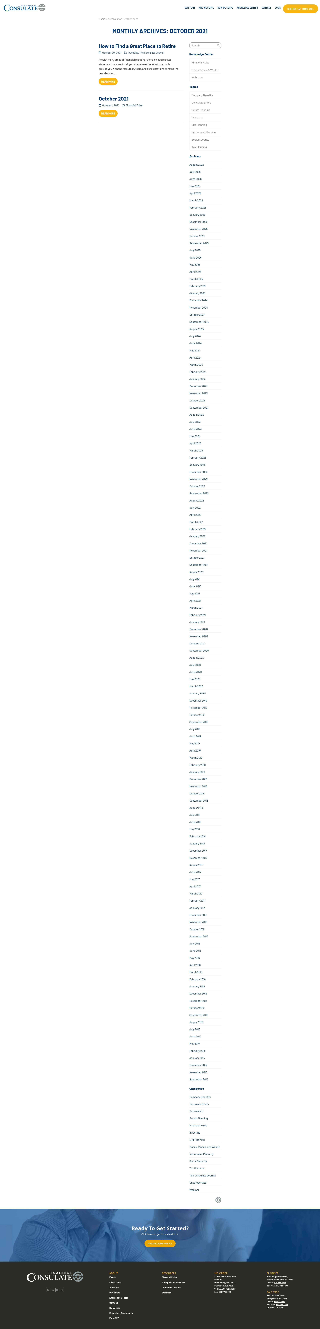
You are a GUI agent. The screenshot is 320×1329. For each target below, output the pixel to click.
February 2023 (197, 457)
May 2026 (194, 186)
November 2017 (198, 857)
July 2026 (195, 171)
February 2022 (197, 529)
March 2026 (196, 200)
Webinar (194, 1189)
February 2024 (197, 371)
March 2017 (195, 893)
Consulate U (196, 1111)
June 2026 (195, 178)
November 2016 (198, 922)
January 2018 (197, 843)
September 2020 (199, 650)
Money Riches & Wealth (205, 69)
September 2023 (199, 407)
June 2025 (195, 257)
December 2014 (198, 1064)
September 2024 (199, 321)
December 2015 (198, 993)
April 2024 (195, 357)
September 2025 (199, 243)
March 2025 (196, 278)
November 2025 (198, 228)
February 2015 (197, 1050)
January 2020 (197, 693)
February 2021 (197, 614)
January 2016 (197, 986)
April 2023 (195, 443)
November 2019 (198, 707)
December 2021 (198, 543)
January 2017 (197, 907)
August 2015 (196, 1022)
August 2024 (196, 329)
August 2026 (196, 164)
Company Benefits (202, 95)
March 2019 (195, 757)
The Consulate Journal (151, 52)
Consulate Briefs (201, 102)
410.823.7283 (227, 1286)
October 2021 (113, 98)
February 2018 (197, 836)
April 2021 (195, 600)
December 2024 (198, 300)
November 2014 (198, 1072)
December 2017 (198, 850)
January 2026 (197, 214)
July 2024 (195, 336)
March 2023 (196, 450)
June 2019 (195, 736)
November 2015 (198, 1000)
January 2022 (197, 536)
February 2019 (197, 764)
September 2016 (198, 936)
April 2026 (195, 193)
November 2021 (198, 550)
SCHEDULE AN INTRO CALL (160, 1243)
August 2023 (196, 414)
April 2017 (194, 886)
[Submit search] (218, 45)
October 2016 (196, 929)
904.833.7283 (280, 1282)
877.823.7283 (229, 1289)
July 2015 (194, 1029)
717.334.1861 (279, 1301)
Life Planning (199, 124)
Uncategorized (197, 1182)
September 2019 (198, 721)
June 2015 (195, 1036)
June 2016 (195, 950)
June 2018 (195, 822)
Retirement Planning (204, 132)
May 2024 (194, 350)
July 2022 (195, 507)
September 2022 (199, 493)
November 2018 (198, 786)
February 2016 (197, 979)
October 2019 (196, 714)
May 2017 (194, 879)
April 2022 (195, 514)
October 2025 (197, 236)
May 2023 (194, 436)
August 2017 (196, 864)
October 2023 (197, 400)
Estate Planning (201, 109)
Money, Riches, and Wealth (204, 1146)
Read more (108, 81)
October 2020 (197, 643)
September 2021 (198, 564)
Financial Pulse (134, 105)
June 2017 (195, 872)
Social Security (200, 139)
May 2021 (194, 593)
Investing (133, 52)
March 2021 (195, 607)
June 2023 (195, 429)
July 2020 (195, 664)
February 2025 (197, 286)
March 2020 (196, 686)
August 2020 (196, 657)
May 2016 (194, 957)
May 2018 (194, 829)
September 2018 (198, 800)
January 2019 (197, 772)
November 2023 (198, 393)
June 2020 (195, 671)
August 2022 (196, 500)
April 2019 (195, 750)
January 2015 (197, 1057)
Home (102, 18)
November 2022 (198, 479)
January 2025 (197, 293)
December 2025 (198, 221)
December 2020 (198, 629)
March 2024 (196, 364)
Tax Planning (199, 146)
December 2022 (198, 471)
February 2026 (197, 207)
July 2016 (194, 943)
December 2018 (198, 779)
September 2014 (198, 1079)
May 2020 (194, 679)
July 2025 (195, 250)
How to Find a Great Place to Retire (137, 46)
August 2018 (196, 807)
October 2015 (196, 1007)
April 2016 (195, 964)
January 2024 (197, 379)
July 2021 (194, 579)
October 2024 (197, 314)
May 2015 (194, 1043)
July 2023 (195, 421)
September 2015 (198, 1014)
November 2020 (198, 636)
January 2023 (197, 464)
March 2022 (196, 521)
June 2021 (195, 586)
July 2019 (194, 729)
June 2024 (195, 343)
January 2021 (197, 621)
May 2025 (194, 264)
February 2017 (197, 900)
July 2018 (194, 814)
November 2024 (198, 307)
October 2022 (197, 486)
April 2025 (195, 271)
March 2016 (195, 972)
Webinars (197, 77)
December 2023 (198, 386)
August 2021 (196, 571)
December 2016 (198, 914)
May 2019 (194, 743)
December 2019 (198, 700)
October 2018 (196, 793)
